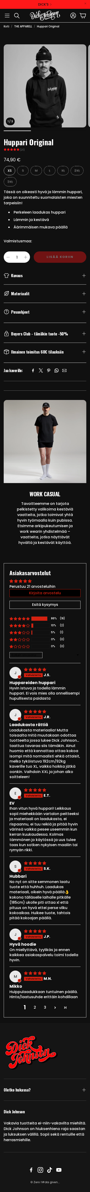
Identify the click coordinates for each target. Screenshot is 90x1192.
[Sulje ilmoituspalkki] (85, 3)
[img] (35, 669)
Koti (6, 26)
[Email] (64, 370)
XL (63, 170)
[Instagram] (40, 1170)
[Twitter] (41, 370)
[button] (7, 15)
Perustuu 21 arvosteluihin (32, 586)
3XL (10, 181)
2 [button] (35, 1007)
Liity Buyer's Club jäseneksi (36, 4)
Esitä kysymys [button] (45, 604)
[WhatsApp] (56, 370)
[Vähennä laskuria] (8, 257)
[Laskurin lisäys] (25, 257)
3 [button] (45, 1007)
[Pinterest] (49, 370)
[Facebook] (33, 370)
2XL (77, 170)
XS (10, 170)
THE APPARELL (23, 26)
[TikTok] (49, 1170)
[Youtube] (59, 1170)
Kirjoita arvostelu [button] (45, 593)
